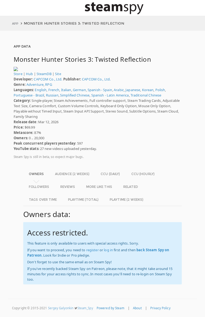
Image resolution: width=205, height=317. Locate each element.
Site (58, 73)
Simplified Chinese (74, 95)
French (54, 89)
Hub (29, 73)
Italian (66, 89)
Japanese (132, 89)
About (137, 308)
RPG (48, 84)
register (92, 250)
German (79, 89)
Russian (52, 95)
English (40, 89)
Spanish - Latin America (110, 95)
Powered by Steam (110, 308)
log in (108, 250)
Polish (160, 89)
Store (18, 73)
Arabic (119, 89)
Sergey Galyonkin (61, 308)
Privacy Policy (160, 308)
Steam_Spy (85, 308)
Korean (148, 89)
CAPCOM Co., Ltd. (48, 79)
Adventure (35, 84)
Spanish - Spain (100, 89)
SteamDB (44, 73)
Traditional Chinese (146, 95)
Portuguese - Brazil (29, 95)
